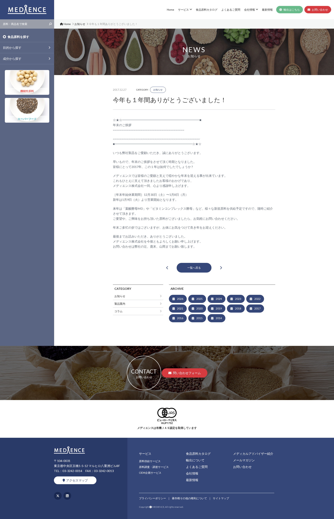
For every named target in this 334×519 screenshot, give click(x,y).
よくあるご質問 (230, 9)
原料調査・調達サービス (154, 467)
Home (170, 9)
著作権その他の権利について (189, 498)
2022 (257, 298)
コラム (118, 311)
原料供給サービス (150, 461)
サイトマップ (221, 498)
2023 (238, 298)
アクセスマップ (77, 480)
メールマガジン (244, 460)
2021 (180, 308)
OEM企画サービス (150, 472)
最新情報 (267, 9)
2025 (199, 298)
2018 (238, 308)
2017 (257, 308)
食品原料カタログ (206, 9)
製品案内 (119, 303)
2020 (199, 308)
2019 (219, 308)
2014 (219, 318)
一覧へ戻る (194, 267)
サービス (183, 9)
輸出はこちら (292, 9)
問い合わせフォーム (187, 373)
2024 (219, 298)
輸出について (195, 460)
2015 (199, 318)
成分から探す (12, 58)
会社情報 (249, 9)
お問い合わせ (320, 9)
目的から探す (12, 47)
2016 (180, 318)
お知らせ (158, 89)
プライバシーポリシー (152, 498)
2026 (180, 298)
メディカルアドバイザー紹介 (253, 453)
